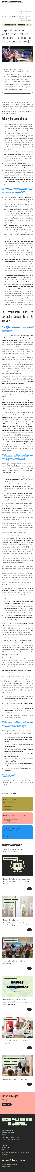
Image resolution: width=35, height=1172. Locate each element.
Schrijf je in (6, 1104)
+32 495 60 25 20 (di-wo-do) (10, 1137)
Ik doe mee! (8, 836)
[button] (31, 3)
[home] (12, 2)
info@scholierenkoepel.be (10, 1139)
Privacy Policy (6, 1166)
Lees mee (8, 808)
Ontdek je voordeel (10, 821)
